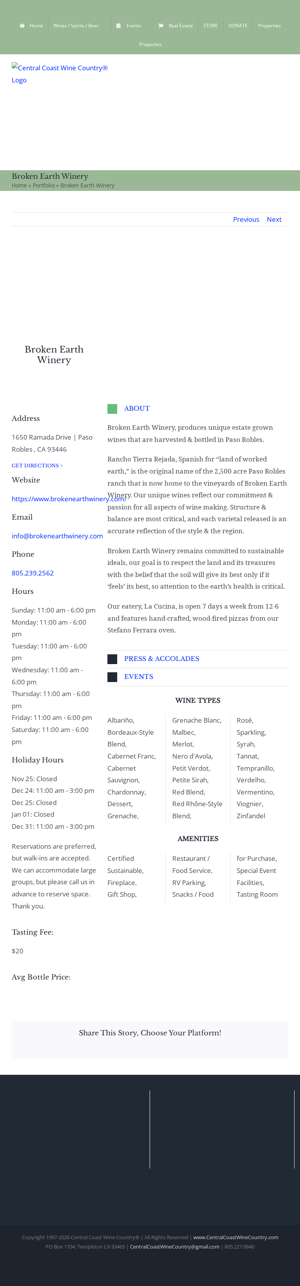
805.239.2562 (33, 572)
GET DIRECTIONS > (37, 465)
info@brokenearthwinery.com (57, 535)
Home (19, 185)
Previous (246, 219)
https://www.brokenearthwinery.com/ (69, 498)
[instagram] (26, 403)
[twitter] (39, 403)
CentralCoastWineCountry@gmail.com (175, 1246)
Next (274, 219)
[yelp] (51, 403)
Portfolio (44, 185)
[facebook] (14, 403)
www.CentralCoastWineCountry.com (236, 1237)
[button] (197, 409)
